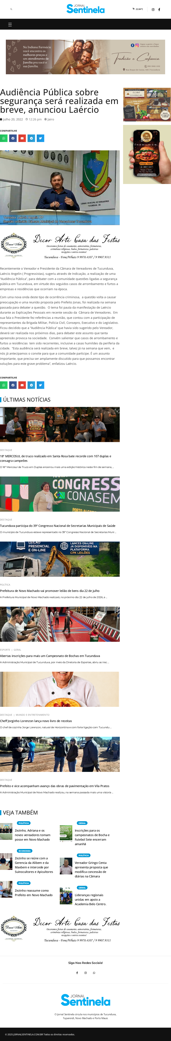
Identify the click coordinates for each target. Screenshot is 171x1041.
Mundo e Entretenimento (32, 715)
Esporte (5, 649)
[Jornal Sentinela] (85, 8)
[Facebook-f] (77, 973)
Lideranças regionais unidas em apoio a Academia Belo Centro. (90, 899)
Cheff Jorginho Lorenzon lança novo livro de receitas (36, 721)
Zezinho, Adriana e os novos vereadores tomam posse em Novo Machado (32, 834)
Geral (17, 649)
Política (5, 584)
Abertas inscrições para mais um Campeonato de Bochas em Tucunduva (50, 656)
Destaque (6, 450)
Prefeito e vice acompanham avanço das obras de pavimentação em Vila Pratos (54, 786)
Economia (25, 851)
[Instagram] (85, 973)
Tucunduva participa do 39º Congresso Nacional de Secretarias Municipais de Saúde (57, 526)
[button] (4, 138)
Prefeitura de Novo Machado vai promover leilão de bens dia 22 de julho (50, 591)
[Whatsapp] (94, 973)
